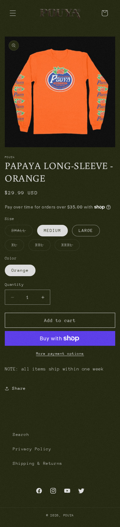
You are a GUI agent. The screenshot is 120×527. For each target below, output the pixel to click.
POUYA (68, 515)
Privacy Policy (32, 448)
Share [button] (19, 388)
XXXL (70, 246)
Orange (20, 270)
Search (21, 434)
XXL (43, 246)
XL (18, 246)
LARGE (86, 230)
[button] (13, 13)
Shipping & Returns (37, 463)
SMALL (22, 232)
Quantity (14, 284)
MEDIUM (52, 230)
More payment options (60, 354)
